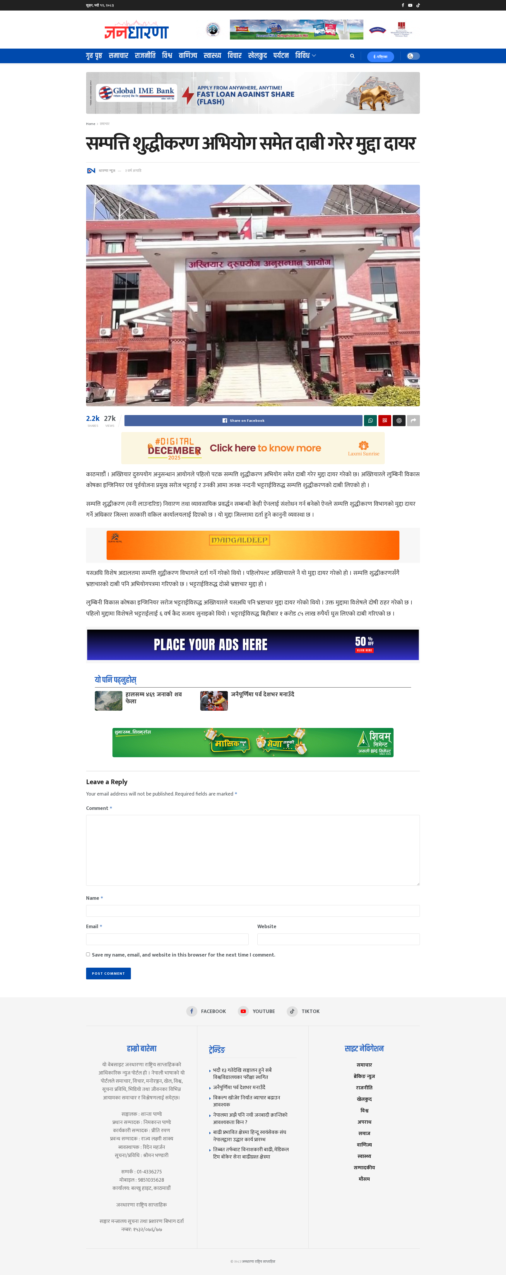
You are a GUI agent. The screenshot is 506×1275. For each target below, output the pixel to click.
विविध (302, 55)
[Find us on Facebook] (403, 5)
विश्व (167, 55)
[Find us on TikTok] (418, 5)
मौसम (364, 1179)
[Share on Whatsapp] (370, 420)
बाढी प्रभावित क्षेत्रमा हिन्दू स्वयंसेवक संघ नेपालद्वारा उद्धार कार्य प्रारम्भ (249, 1136)
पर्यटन (281, 55)
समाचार (119, 55)
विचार (235, 55)
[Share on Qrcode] (384, 420)
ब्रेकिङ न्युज (364, 1076)
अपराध (364, 1122)
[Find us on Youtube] (410, 5)
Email (94, 927)
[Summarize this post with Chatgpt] (399, 420)
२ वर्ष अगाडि (133, 170)
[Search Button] (352, 56)
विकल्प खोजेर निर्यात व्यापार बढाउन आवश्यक (246, 1101)
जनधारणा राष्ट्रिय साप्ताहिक (259, 1261)
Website (266, 927)
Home (90, 124)
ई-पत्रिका (381, 57)
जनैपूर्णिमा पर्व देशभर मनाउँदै (262, 695)
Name (94, 898)
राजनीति (145, 55)
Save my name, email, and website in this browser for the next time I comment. (183, 955)
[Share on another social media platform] (413, 420)
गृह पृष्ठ (94, 55)
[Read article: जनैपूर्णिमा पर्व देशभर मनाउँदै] (214, 701)
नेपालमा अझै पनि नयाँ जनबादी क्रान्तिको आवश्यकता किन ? (250, 1119)
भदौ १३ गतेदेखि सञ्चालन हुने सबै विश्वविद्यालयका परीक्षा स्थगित (242, 1074)
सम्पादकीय (364, 1167)
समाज (364, 1133)
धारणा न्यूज (107, 170)
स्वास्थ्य (212, 55)
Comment (99, 808)
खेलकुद (257, 55)
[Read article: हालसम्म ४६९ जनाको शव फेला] (108, 701)
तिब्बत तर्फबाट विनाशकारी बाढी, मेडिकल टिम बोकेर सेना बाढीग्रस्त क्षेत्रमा (251, 1153)
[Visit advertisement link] (308, 29)
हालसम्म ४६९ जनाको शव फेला (154, 698)
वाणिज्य (188, 55)
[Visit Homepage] (137, 29)
